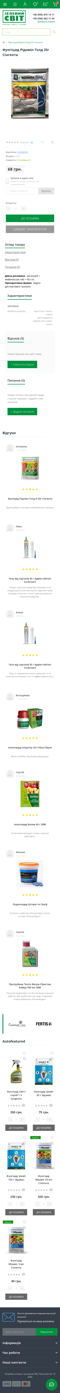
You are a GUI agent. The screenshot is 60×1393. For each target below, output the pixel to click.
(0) (31, 142)
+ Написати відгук (22, 364)
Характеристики (15, 252)
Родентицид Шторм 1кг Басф (30, 904)
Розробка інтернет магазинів (19, 1373)
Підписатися (46, 1331)
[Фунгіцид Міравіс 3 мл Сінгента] (16, 1241)
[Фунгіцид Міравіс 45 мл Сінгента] (43, 1156)
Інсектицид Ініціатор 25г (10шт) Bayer (30, 747)
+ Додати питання (22, 411)
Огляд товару (15, 244)
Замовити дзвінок (46, 21)
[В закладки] (24, 1053)
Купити (46, 191)
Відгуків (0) (12, 259)
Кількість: (11, 203)
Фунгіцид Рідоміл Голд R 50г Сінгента (30, 498)
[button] (25, 4)
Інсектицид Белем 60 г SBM (30, 824)
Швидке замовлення (30, 229)
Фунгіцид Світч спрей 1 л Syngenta (16, 1095)
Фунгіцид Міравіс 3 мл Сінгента (16, 1264)
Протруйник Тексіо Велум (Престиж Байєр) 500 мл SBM (30, 986)
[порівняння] (24, 1059)
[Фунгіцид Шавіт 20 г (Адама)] (43, 1072)
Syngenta (22, 152)
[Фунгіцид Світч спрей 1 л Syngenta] (16, 1072)
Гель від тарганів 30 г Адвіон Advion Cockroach (30, 580)
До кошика (30, 218)
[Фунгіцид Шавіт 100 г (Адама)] (16, 1156)
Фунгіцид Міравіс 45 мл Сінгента (43, 1179)
